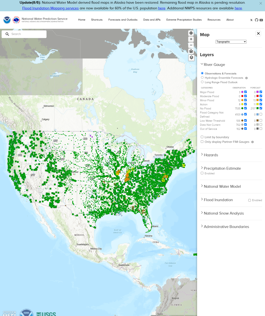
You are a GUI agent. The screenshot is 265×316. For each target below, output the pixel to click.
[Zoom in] (191, 39)
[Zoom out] (191, 45)
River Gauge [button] (214, 64)
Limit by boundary (216, 137)
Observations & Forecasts (220, 73)
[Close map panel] (258, 33)
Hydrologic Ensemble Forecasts (224, 77)
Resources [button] (214, 19)
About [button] (230, 19)
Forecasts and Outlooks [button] (123, 19)
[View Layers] (191, 57)
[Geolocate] (191, 33)
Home (81, 19)
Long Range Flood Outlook (221, 82)
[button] (260, 3)
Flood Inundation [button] (218, 200)
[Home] (191, 51)
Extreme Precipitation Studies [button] (184, 19)
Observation (239, 88)
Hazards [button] (211, 155)
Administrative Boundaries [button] (226, 226)
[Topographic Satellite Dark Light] (231, 42)
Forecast (255, 88)
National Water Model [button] (222, 186)
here (161, 8)
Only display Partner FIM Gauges (226, 142)
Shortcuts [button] (97, 19)
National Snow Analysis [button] (224, 213)
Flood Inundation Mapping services (50, 8)
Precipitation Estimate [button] (222, 168)
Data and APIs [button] (152, 19)
